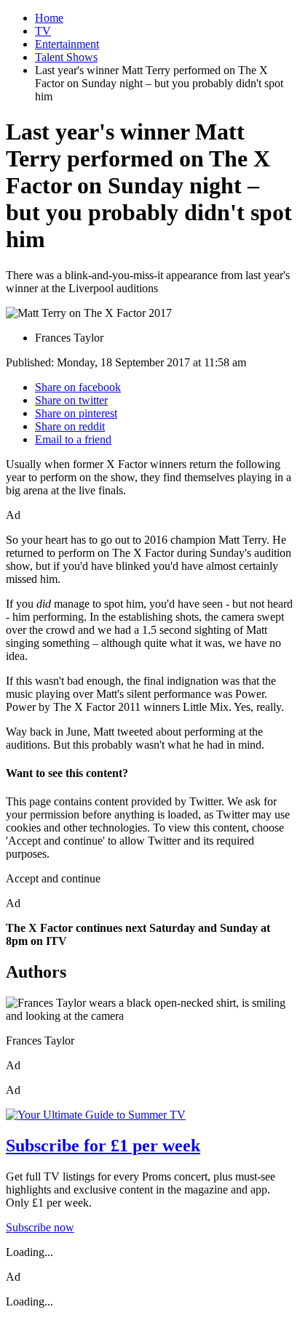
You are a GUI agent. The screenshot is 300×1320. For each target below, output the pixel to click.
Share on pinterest (76, 413)
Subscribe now (40, 1227)
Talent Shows (66, 57)
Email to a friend (73, 439)
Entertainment (67, 44)
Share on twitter (71, 400)
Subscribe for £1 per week (103, 1145)
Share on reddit (70, 426)
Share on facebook (78, 387)
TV (43, 31)
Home (49, 18)
